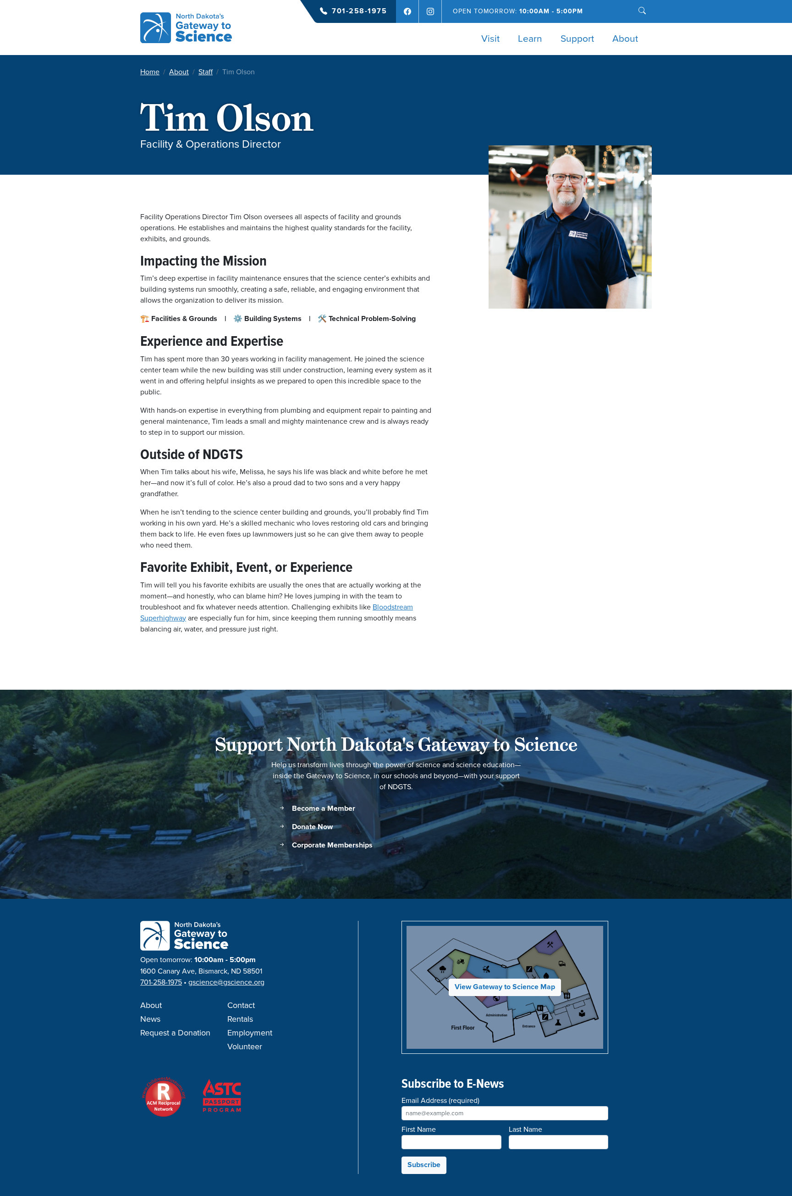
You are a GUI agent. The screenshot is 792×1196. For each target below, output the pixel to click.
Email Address (440, 1100)
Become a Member (322, 809)
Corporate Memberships (331, 845)
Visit (490, 39)
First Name (419, 1129)
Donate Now (311, 827)
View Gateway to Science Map (505, 987)
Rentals (240, 1019)
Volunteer (244, 1047)
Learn (530, 39)
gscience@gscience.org (226, 982)
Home (150, 72)
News (150, 1019)
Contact (241, 1006)
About (625, 39)
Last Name (525, 1129)
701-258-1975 (359, 11)
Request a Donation (175, 1033)
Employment (249, 1033)
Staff (205, 72)
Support (577, 39)
